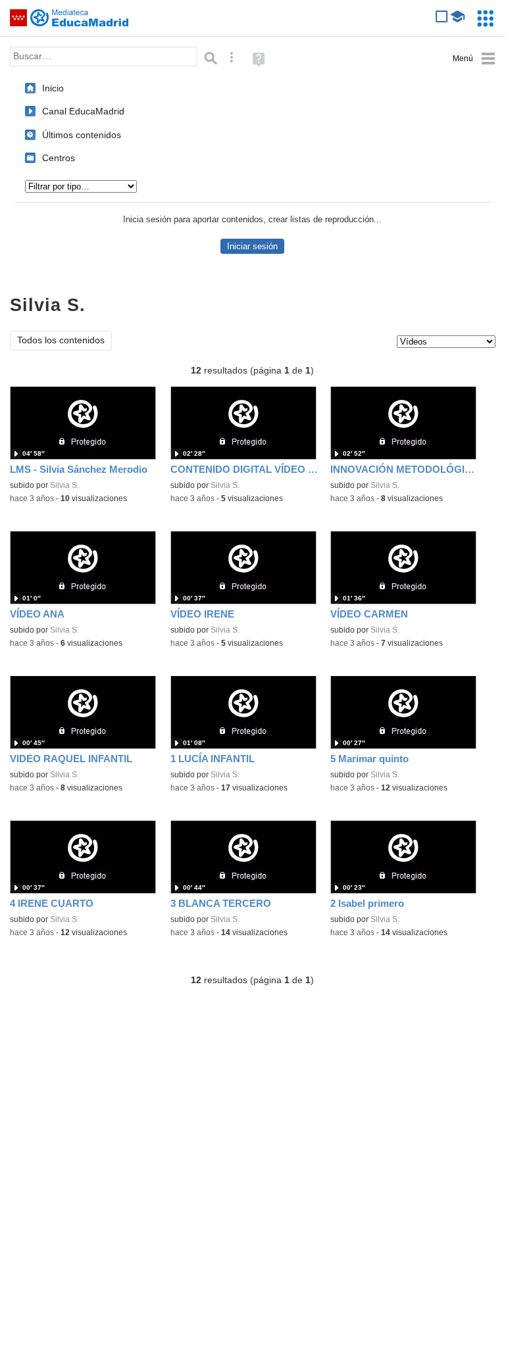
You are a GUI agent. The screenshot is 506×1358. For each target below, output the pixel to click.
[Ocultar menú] (474, 59)
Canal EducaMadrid (83, 111)
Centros (58, 158)
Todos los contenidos (61, 340)
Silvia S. (64, 485)
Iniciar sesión (252, 246)
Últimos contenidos (81, 135)
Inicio (53, 88)
